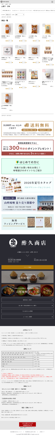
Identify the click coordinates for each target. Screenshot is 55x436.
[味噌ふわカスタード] (48, 74)
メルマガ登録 (27, 267)
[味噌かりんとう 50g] (34, 50)
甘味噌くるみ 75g (5, 57)
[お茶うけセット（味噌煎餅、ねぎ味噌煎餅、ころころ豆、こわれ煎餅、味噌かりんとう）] (34, 74)
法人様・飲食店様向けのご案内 (27, 305)
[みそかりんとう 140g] (20, 50)
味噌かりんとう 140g (20, 57)
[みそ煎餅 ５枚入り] (7, 29)
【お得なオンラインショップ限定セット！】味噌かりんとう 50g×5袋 (47, 59)
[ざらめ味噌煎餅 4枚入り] (7, 98)
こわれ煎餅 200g (33, 36)
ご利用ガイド (41, 431)
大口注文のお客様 (27, 311)
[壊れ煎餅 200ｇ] (34, 29)
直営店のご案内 (27, 300)
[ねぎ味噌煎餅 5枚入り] (20, 29)
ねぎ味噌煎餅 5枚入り (20, 36)
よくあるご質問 (27, 317)
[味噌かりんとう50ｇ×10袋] (7, 74)
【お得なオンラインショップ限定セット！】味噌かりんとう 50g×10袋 (6, 82)
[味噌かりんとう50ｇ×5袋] (48, 50)
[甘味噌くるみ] (7, 50)
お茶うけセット (32, 81)
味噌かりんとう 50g (33, 57)
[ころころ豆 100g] (48, 29)
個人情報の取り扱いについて (16, 431)
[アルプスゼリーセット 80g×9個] (20, 74)
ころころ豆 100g (46, 36)
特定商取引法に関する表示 (30, 431)
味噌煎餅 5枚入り (5, 36)
